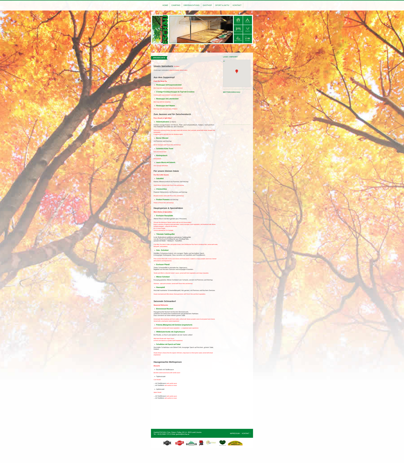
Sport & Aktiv (222, 5)
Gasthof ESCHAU (160, 30)
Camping (175, 5)
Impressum (235, 433)
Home (165, 5)
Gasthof (207, 5)
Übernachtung (191, 5)
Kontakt (237, 5)
